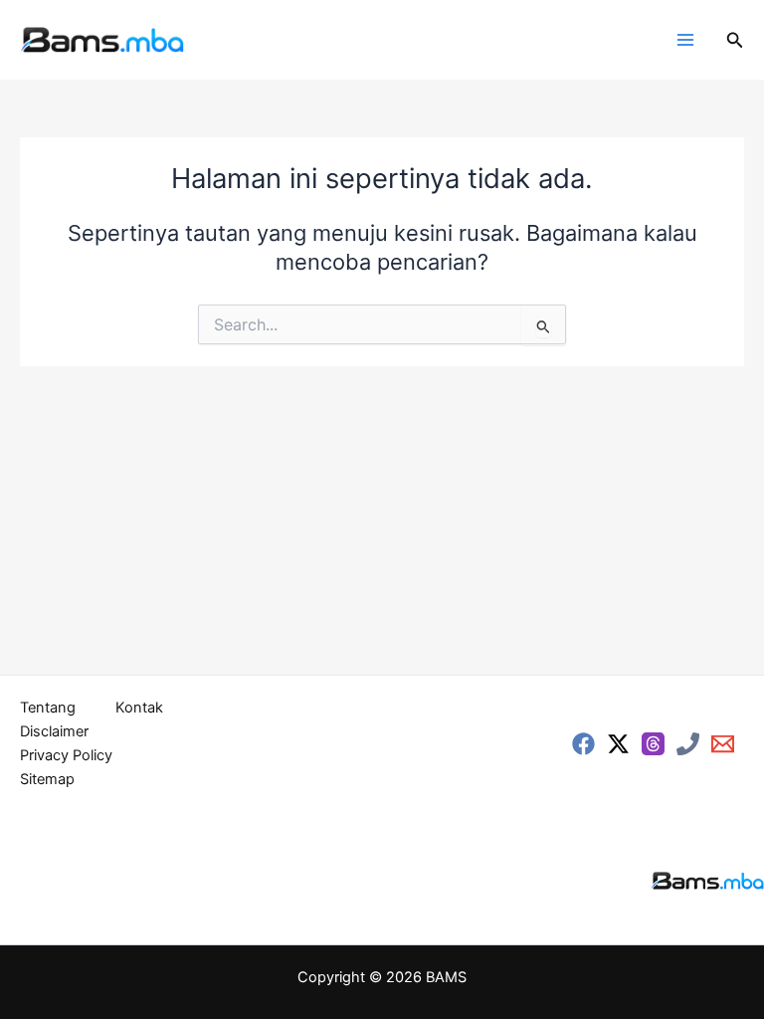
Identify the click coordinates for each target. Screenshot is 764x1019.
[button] (735, 40)
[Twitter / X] (618, 743)
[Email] (722, 743)
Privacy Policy (66, 755)
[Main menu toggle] (685, 40)
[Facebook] (583, 743)
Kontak (139, 707)
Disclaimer (54, 731)
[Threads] (653, 743)
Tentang (48, 707)
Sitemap (47, 779)
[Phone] (687, 743)
